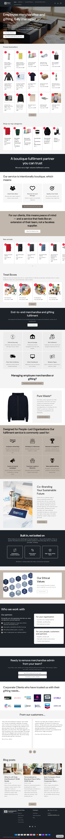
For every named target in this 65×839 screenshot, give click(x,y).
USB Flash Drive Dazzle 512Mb (43, 105)
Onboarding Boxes (37, 815)
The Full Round (22, 297)
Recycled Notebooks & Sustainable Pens (27, 141)
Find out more (42, 591)
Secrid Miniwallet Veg (20, 255)
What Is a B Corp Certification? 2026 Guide (12, 779)
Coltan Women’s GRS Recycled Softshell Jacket (8, 85)
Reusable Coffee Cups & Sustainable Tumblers (17, 142)
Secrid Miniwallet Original (43, 255)
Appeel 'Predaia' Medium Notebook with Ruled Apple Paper (20, 64)
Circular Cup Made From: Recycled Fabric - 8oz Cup (20, 85)
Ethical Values (21, 815)
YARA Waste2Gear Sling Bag (56, 105)
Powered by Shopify (16, 837)
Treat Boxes (35, 813)
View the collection (9, 33)
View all (32, 115)
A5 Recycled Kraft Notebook (44, 84)
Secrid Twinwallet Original (8, 255)
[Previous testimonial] (30, 751)
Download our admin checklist (33, 676)
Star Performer (7, 297)
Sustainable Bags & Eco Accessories (7, 141)
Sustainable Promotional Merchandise (37, 142)
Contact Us (20, 817)
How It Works (32, 325)
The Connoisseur (52, 297)
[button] (20, 2)
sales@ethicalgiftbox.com (53, 815)
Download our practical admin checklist (32, 383)
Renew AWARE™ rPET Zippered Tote (55, 63)
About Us (20, 813)
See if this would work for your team (13, 36)
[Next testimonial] (34, 751)
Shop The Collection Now (32, 231)
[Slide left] (29, 266)
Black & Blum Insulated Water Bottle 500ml (8, 63)
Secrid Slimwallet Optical (31, 255)
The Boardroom (37, 297)
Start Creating (42, 522)
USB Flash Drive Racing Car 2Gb (43, 63)
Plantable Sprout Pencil (32, 105)
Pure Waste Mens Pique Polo (32, 84)
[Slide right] (35, 266)
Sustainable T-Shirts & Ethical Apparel (47, 141)
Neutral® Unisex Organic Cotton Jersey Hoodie (19, 106)
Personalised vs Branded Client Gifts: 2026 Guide (32, 779)
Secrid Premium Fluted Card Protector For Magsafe (54, 256)
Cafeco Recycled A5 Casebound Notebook (32, 63)
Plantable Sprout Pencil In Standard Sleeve (56, 85)
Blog (34, 817)
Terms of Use (20, 820)
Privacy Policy (21, 822)
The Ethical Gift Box (9, 837)
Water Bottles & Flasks (57, 140)
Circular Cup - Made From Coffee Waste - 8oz (8, 106)
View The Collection (43, 417)
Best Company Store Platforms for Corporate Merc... (52, 779)
